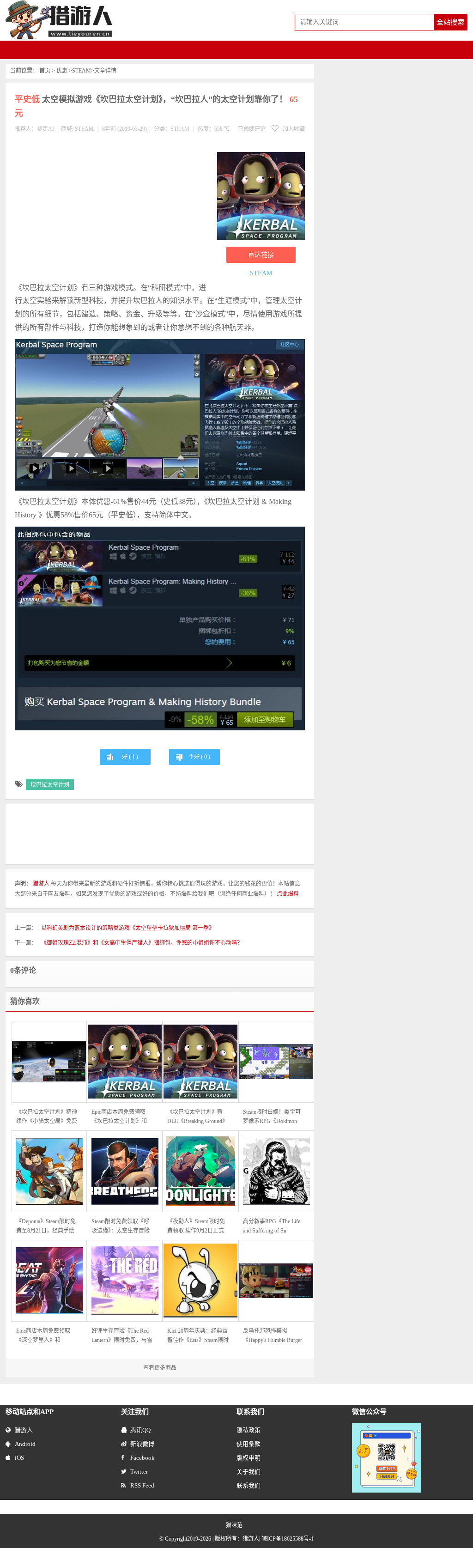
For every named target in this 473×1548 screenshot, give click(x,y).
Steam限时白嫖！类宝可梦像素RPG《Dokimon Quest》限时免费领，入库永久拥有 (272, 1117)
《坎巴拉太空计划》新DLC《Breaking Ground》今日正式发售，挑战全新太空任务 (197, 1117)
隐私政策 (248, 1430)
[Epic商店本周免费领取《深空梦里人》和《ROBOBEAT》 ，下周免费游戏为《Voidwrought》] (49, 1280)
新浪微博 (142, 1443)
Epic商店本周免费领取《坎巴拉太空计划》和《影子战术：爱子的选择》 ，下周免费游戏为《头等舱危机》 (119, 1117)
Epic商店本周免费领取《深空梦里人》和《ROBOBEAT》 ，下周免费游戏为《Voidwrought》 (45, 1336)
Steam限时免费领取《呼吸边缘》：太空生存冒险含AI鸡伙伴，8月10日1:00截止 (120, 1226)
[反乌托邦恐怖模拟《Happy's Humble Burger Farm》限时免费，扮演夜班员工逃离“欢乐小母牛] (276, 1280)
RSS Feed (142, 1485)
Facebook (142, 1457)
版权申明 (248, 1457)
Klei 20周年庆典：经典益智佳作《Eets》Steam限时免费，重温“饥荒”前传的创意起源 (198, 1336)
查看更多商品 (159, 1368)
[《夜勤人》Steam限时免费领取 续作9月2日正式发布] (200, 1171)
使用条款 (248, 1443)
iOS (19, 1457)
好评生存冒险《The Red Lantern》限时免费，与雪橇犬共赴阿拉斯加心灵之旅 (121, 1336)
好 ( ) (130, 756)
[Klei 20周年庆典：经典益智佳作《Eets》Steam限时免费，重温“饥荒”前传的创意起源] (200, 1280)
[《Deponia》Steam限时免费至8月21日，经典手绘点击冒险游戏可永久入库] (49, 1171)
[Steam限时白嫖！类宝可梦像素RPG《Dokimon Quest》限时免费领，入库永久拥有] (276, 1061)
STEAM (81, 70)
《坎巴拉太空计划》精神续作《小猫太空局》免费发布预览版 (46, 1117)
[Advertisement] (111, 212)
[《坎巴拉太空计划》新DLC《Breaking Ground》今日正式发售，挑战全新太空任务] (200, 1062)
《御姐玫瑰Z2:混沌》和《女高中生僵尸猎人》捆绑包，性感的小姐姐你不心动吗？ (142, 943)
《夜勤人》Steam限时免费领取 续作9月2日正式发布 (196, 1226)
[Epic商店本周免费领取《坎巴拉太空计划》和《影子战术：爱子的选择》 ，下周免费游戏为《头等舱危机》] (124, 1062)
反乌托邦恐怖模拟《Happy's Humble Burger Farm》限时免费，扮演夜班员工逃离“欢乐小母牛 (273, 1336)
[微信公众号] (386, 1427)
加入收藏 (293, 129)
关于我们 (248, 1471)
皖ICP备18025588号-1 (287, 1539)
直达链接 (261, 254)
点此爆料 (288, 894)
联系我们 (248, 1485)
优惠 (61, 70)
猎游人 (24, 1430)
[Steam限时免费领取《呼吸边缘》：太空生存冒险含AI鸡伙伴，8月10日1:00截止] (124, 1171)
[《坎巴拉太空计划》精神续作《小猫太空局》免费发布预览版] (49, 1061)
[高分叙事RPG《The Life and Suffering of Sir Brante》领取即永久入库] (276, 1171)
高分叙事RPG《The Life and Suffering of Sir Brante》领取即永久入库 (272, 1226)
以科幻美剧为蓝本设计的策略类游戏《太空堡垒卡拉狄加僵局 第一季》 (127, 928)
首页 (44, 70)
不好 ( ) (199, 756)
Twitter (139, 1471)
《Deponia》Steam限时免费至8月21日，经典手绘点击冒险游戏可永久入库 (46, 1226)
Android (25, 1443)
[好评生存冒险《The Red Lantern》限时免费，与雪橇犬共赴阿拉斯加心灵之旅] (124, 1280)
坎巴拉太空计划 (49, 785)
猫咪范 (234, 1525)
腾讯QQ (140, 1430)
